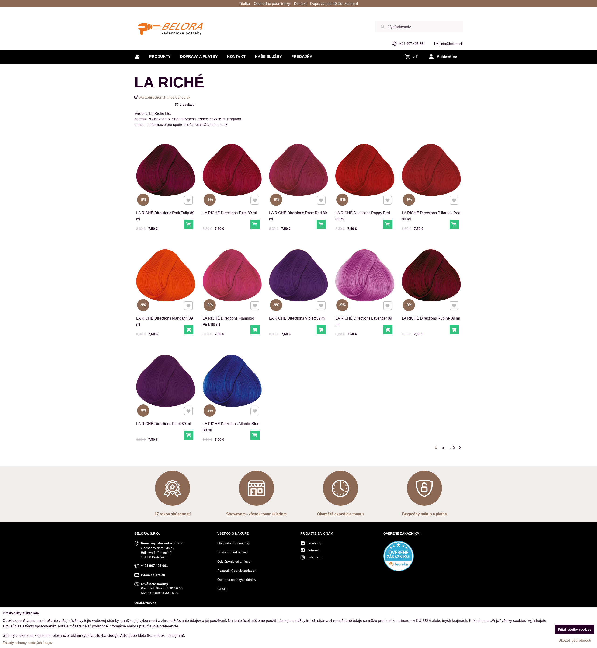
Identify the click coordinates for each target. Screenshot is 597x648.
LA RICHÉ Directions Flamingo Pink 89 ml (228, 321)
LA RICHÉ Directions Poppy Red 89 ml (362, 216)
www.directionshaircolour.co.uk (164, 97)
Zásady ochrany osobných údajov (27, 643)
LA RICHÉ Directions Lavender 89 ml (363, 321)
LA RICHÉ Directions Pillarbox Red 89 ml (431, 216)
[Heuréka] (398, 570)
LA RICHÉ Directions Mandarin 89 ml (164, 321)
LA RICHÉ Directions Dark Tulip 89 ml (165, 216)
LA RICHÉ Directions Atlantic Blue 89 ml (231, 427)
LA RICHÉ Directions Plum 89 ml (163, 424)
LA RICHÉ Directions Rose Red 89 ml (298, 216)
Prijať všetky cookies (574, 629)
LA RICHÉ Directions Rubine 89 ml (431, 318)
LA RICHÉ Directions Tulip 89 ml (230, 213)
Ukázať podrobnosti (574, 640)
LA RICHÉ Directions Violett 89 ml (297, 318)
